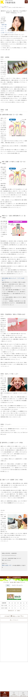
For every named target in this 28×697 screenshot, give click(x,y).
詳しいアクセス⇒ (14, 620)
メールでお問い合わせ (14, 590)
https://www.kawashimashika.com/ (9, 555)
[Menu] (26, 1)
